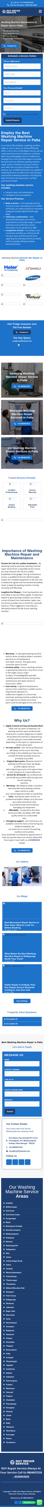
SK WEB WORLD (27, 1498)
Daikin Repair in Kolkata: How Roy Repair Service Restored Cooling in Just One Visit (20, 987)
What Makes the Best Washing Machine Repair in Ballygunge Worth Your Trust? (20, 956)
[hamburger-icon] (40, 11)
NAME (7, 1060)
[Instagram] (15, 1162)
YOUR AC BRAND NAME (14, 1090)
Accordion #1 (12, 1019)
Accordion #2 (12, 1024)
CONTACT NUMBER (13, 1069)
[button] (4, 876)
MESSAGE (8, 1100)
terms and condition (31, 114)
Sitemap (32, 1494)
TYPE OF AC (10, 1079)
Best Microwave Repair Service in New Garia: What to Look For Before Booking (22, 925)
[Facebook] (9, 1162)
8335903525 (35, 840)
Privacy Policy (22, 1494)
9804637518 (34, 1472)
